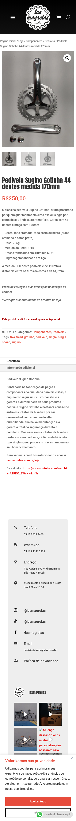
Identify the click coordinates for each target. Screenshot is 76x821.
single (53, 337)
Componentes (34, 41)
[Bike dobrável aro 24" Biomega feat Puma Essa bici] (50, 714)
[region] (38, 788)
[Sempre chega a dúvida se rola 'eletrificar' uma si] (25, 714)
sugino (16, 342)
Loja (20, 41)
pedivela (41, 337)
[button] (67, 58)
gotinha (29, 337)
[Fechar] (71, 758)
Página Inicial (8, 41)
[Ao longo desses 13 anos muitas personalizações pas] (50, 739)
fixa (12, 337)
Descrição (13, 361)
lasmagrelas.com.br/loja (23, 460)
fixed (19, 337)
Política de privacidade (41, 661)
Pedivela (50, 41)
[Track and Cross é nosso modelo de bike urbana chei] (25, 739)
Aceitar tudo (38, 801)
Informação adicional (21, 367)
